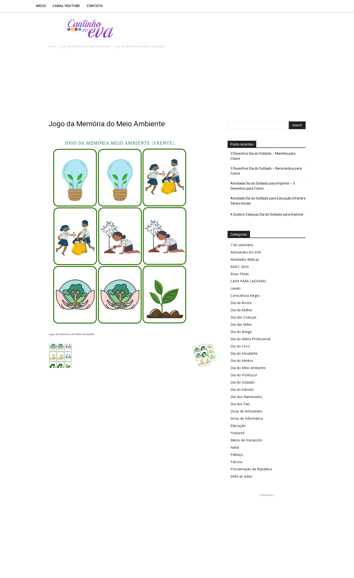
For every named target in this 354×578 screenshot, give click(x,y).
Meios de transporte (246, 440)
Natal (234, 447)
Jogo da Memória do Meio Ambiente (85, 46)
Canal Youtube (66, 6)
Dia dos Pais (240, 404)
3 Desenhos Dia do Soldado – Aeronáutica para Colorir (266, 170)
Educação (238, 425)
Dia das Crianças (243, 317)
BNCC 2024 (239, 266)
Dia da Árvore (241, 302)
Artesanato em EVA (245, 252)
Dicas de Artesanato (246, 411)
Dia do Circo (240, 346)
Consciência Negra (245, 295)
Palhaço (236, 454)
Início (41, 6)
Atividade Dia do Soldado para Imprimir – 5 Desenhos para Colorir (262, 185)
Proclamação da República (251, 469)
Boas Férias (239, 274)
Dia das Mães (241, 324)
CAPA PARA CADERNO (248, 281)
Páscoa (236, 461)
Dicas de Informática (246, 418)
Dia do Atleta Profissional (250, 339)
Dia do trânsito (242, 389)
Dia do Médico (241, 360)
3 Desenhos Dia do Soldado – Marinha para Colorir (262, 156)
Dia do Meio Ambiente (248, 367)
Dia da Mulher (241, 310)
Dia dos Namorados (246, 396)
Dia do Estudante (243, 353)
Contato (95, 6)
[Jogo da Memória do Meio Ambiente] (120, 330)
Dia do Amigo (241, 331)
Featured (237, 433)
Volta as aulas (241, 476)
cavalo (235, 288)
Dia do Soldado (242, 382)
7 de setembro (241, 245)
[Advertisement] (218, 28)
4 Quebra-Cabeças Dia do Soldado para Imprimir (266, 214)
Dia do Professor (243, 375)
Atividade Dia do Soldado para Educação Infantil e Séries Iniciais (268, 200)
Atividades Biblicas (244, 259)
